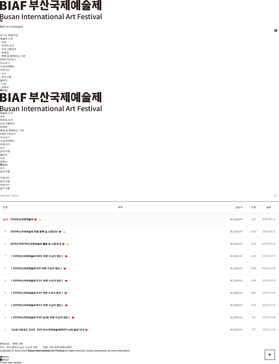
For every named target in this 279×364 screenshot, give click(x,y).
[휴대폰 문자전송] (1, 23)
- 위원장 (4, 52)
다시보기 (5, 63)
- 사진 (3, 83)
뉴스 (2, 147)
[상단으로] (270, 355)
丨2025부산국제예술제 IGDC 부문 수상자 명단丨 (37, 256)
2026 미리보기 (8, 59)
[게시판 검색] (275, 195)
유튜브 (3, 161)
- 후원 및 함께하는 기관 (12, 56)
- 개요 (3, 42)
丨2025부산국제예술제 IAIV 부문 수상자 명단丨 (36, 268)
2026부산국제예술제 (22, 219)
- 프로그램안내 (8, 49)
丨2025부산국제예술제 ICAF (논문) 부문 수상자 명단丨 (40, 317)
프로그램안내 (7, 123)
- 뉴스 (3, 73)
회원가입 (13, 35)
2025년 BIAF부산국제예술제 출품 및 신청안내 (36, 243)
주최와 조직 (6, 120)
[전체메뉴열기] (1, 20)
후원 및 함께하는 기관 (12, 130)
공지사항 (5, 151)
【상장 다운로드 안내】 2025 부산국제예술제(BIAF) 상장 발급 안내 (47, 329)
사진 (2, 158)
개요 (2, 116)
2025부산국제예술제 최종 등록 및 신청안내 (34, 231)
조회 (253, 207)
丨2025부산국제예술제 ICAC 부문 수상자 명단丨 (37, 280)
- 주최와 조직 (7, 45)
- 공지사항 (5, 76)
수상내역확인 (7, 66)
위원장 (3, 126)
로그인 (3, 35)
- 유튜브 (4, 87)
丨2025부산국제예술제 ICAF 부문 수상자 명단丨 (37, 292)
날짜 (268, 207)
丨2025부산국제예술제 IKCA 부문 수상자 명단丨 (37, 305)
